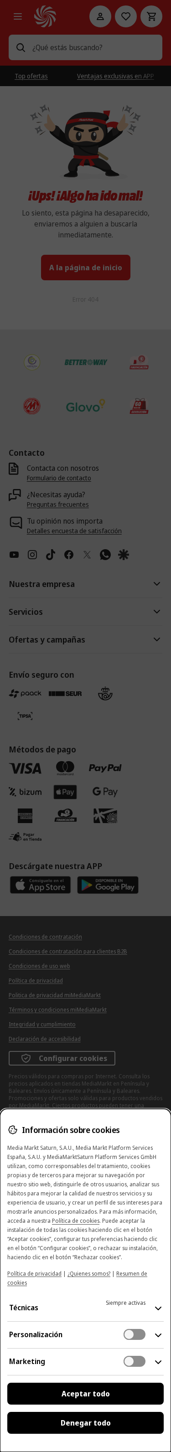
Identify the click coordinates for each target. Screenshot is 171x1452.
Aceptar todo (86, 1394)
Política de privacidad (34, 1273)
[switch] (134, 1334)
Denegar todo (86, 1423)
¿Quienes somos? (88, 1273)
